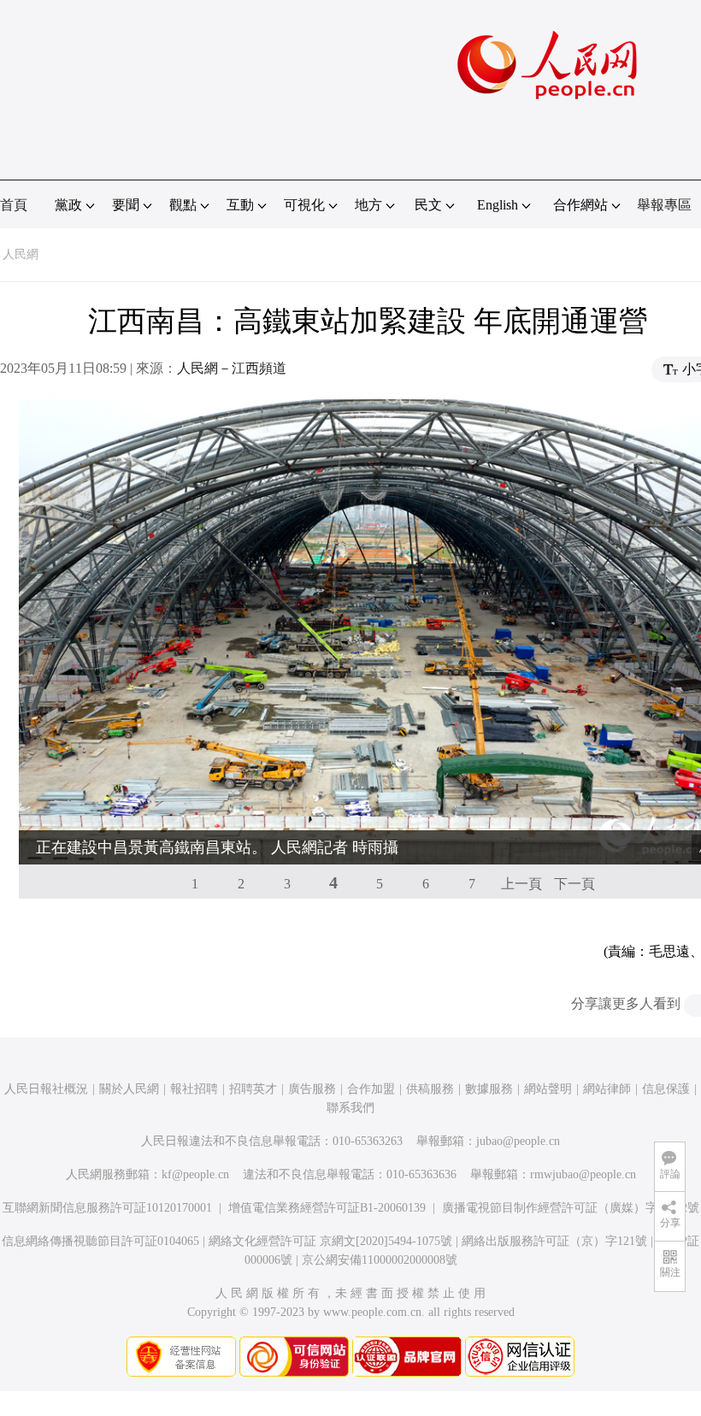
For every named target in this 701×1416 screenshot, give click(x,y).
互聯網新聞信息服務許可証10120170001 (107, 1207)
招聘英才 (253, 1089)
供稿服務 (430, 1089)
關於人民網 (129, 1089)
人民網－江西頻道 (231, 368)
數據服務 (489, 1089)
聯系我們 (350, 1107)
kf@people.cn (195, 1174)
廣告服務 (312, 1089)
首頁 (13, 205)
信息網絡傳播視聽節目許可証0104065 (100, 1241)
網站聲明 (548, 1089)
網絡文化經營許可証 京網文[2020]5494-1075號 (330, 1241)
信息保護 (666, 1089)
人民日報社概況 (46, 1089)
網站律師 (607, 1089)
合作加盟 (371, 1089)
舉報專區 (664, 205)
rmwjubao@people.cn (583, 1174)
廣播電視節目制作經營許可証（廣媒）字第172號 (570, 1207)
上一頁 (521, 883)
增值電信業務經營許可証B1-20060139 (327, 1207)
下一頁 (574, 883)
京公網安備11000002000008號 (379, 1260)
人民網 (20, 254)
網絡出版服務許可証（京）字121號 (554, 1241)
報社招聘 (194, 1089)
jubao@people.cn (518, 1141)
